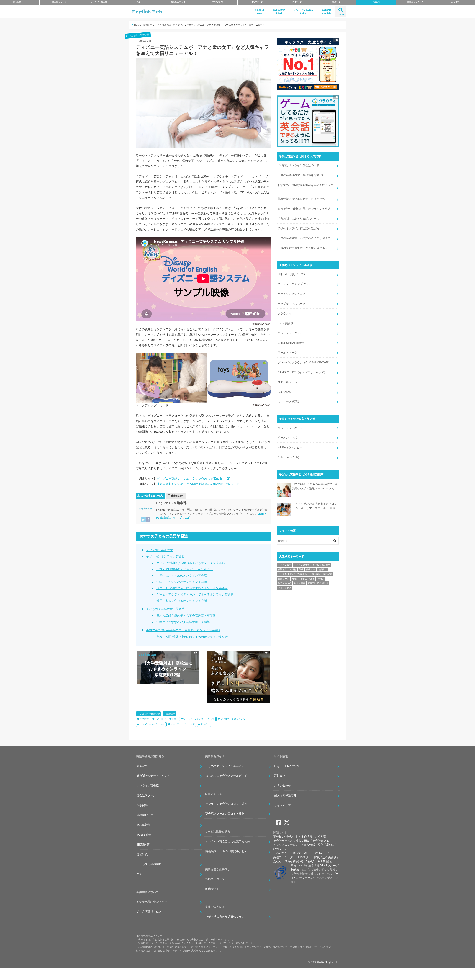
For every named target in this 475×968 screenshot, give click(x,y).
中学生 (320, 578)
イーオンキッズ (287, 437)
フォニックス (284, 587)
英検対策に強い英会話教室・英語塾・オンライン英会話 (183, 630)
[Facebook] (148, 519)
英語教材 (326, 11)
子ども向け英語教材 (159, 550)
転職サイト (212, 888)
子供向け (376, 2)
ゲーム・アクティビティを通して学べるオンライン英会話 (195, 594)
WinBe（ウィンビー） (291, 447)
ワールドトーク (287, 352)
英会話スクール (59, 2)
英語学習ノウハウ (415, 2)
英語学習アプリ (178, 2)
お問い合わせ (282, 785)
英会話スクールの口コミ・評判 (224, 813)
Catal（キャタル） (289, 457)
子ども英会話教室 (321, 565)
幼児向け (205, 724)
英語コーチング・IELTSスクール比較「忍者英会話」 (306, 857)
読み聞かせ (322, 583)
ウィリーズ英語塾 (289, 401)
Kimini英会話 (285, 323)
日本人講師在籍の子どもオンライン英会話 (184, 569)
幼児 (311, 578)
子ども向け (160, 719)
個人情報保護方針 (285, 795)
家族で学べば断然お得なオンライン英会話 (304, 208)
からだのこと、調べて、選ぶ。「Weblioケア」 (302, 853)
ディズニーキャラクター (152, 724)
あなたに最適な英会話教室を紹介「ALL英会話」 (303, 861)
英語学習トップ (20, 2)
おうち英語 (299, 583)
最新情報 (259, 11)
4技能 (294, 578)
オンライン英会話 (99, 2)
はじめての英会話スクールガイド (226, 775)
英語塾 (292, 569)
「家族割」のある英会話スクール (298, 218)
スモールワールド (289, 382)
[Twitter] (143, 519)
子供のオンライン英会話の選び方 (298, 228)
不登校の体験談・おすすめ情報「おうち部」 (301, 836)
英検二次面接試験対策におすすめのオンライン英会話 (192, 636)
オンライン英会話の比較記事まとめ (227, 841)
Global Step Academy (291, 342)
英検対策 (336, 2)
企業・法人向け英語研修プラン (224, 916)
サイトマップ (282, 805)
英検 (301, 569)
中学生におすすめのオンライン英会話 (181, 581)
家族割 (311, 583)
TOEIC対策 (217, 2)
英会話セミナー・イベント (153, 775)
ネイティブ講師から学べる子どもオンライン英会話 (190, 563)
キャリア (455, 2)
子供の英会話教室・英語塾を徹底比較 (301, 175)
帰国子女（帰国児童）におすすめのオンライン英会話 (192, 588)
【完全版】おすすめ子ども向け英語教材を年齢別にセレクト (197, 483)
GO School (284, 391)
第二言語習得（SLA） (150, 911)
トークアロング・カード (182, 724)
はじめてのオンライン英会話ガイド (227, 766)
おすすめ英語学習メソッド (153, 901)
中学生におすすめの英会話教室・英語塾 (183, 622)
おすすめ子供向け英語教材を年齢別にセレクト (305, 187)
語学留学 (142, 805)
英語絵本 (327, 574)
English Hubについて (287, 766)
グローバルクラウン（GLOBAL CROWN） (304, 362)
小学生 (303, 578)
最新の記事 (177, 495)
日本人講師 (315, 574)
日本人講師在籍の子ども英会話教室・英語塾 (186, 615)
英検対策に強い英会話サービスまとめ (301, 198)
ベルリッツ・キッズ (290, 332)
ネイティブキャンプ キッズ (295, 283)
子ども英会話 (284, 565)
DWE (174, 719)
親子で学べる (284, 583)
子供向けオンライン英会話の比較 (298, 165)
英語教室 (282, 569)
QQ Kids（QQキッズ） (292, 274)
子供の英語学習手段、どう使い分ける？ (303, 247)
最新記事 (170, 713)
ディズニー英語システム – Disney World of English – (192, 478)
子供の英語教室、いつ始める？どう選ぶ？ (304, 238)
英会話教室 (279, 11)
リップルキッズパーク (291, 303)
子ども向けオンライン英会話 (165, 556)
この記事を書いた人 (152, 495)
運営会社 (279, 775)
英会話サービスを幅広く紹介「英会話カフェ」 (302, 840)
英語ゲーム (283, 578)
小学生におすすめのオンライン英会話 (181, 575)
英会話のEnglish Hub (328, 962)
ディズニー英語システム (232, 719)
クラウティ (284, 313)
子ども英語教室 (301, 565)
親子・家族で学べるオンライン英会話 (181, 600)
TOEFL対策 (257, 2)
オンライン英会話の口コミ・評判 (226, 803)
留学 (138, 2)
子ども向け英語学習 (150, 713)
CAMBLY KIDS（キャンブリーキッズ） (302, 372)
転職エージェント (216, 879)
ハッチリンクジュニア (291, 293)
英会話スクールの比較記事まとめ (226, 851)
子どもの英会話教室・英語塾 (165, 609)
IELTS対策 (297, 2)
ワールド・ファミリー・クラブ (198, 719)
